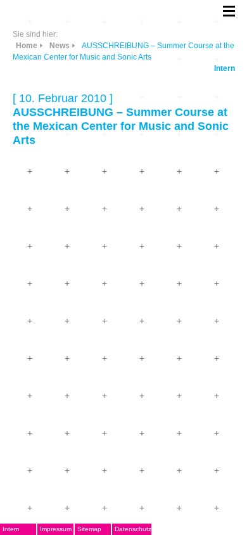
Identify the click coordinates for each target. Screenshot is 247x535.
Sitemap (89, 528)
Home (26, 45)
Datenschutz (133, 528)
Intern (224, 68)
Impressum (56, 528)
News (59, 45)
